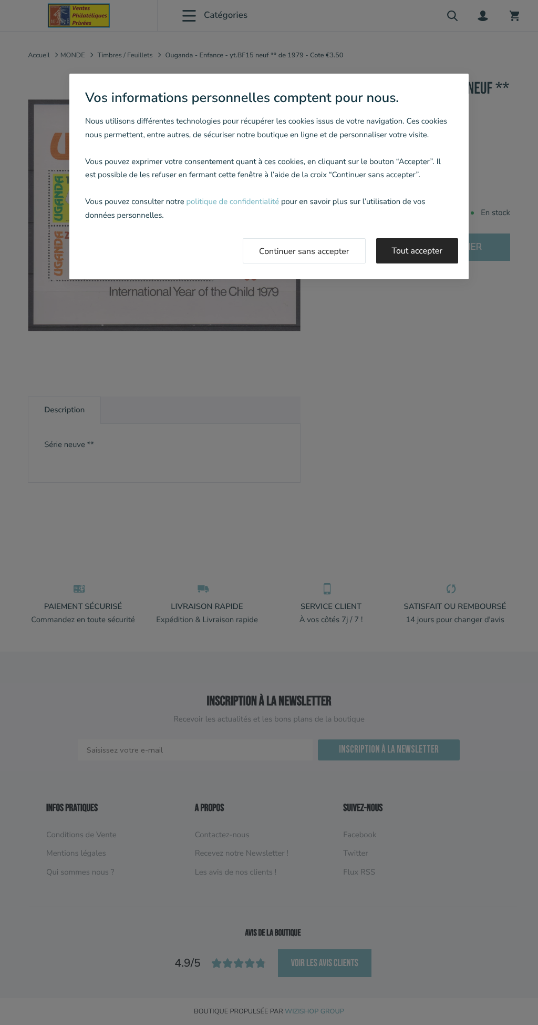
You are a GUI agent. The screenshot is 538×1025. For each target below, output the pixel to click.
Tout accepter (417, 251)
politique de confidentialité (232, 202)
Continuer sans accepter (304, 251)
